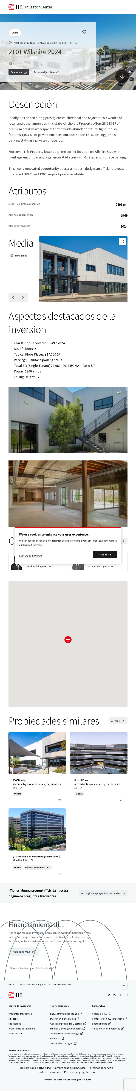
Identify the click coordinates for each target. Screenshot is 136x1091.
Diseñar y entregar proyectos (66, 1028)
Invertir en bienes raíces (63, 1018)
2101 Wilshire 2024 (61, 984)
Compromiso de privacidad (69, 1067)
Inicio (11, 984)
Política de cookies (50, 1072)
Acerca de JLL (99, 1013)
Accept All (105, 554)
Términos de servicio (100, 1067)
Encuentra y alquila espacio (64, 1013)
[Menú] (121, 7)
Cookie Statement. (33, 544)
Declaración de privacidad (35, 1067)
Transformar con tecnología (65, 1033)
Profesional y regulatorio (79, 1072)
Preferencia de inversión (21, 1028)
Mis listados (14, 1023)
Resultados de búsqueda (33, 984)
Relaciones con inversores (106, 1028)
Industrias (55, 1038)
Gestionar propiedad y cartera (66, 1023)
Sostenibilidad (99, 1023)
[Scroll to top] (124, 986)
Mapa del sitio (15, 1033)
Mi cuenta (13, 1018)
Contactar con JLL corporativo (108, 1018)
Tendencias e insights (61, 1043)
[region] (68, 545)
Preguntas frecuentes (20, 1013)
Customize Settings (30, 555)
